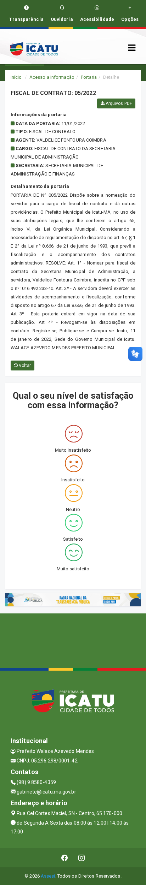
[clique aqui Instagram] (81, 857)
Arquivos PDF (118, 103)
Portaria (89, 77)
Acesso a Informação (51, 77)
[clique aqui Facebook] (64, 857)
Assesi (48, 876)
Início (16, 77)
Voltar (24, 365)
